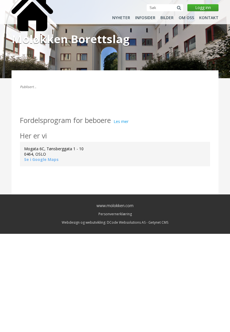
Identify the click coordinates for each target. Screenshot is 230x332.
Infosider (145, 17)
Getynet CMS (158, 222)
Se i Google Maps (41, 159)
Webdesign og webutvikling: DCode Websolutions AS (104, 222)
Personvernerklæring (115, 214)
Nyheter (121, 17)
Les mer (121, 121)
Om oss (186, 17)
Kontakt (209, 17)
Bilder (167, 17)
